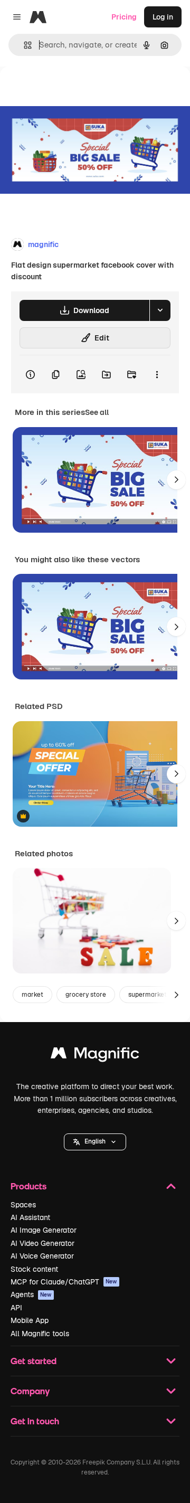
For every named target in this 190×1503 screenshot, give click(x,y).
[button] (95, 1141)
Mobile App (30, 1320)
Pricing (124, 17)
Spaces (23, 1204)
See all (97, 412)
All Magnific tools (40, 1333)
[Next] (176, 480)
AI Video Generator (42, 1243)
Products (28, 1186)
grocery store (85, 994)
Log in (163, 17)
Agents (31, 1294)
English (95, 1141)
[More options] (156, 374)
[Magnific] (95, 1055)
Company (30, 1390)
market (32, 994)
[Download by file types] (159, 310)
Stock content (34, 1269)
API (16, 1307)
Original (67, 91)
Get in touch (35, 1420)
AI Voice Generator (42, 1256)
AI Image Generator (44, 1230)
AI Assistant (30, 1217)
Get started (33, 1360)
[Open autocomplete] (23, 45)
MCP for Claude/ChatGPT (64, 1282)
